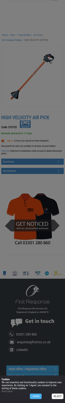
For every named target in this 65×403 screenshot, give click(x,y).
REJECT (58, 396)
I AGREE (36, 396)
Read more (7, 391)
